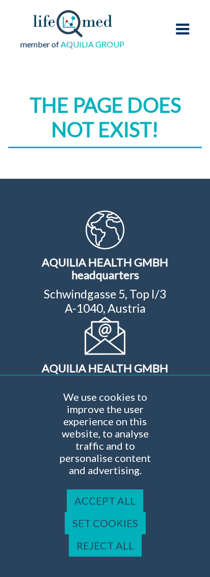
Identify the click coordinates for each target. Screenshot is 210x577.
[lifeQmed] (72, 33)
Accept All (105, 500)
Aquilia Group (92, 44)
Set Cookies (105, 523)
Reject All (105, 545)
